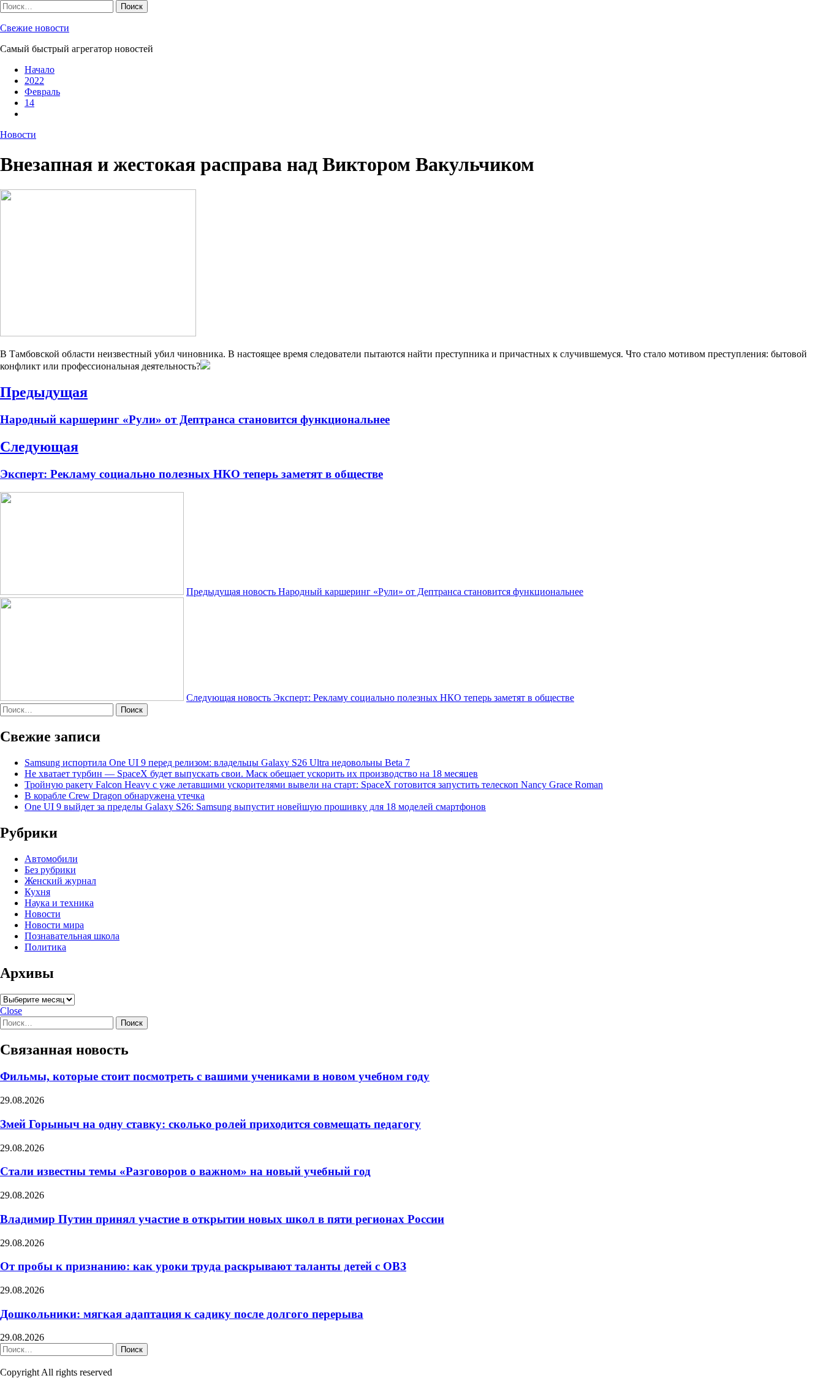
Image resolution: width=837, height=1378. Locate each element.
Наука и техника (59, 903)
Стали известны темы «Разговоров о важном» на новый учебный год (185, 1171)
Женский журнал (60, 881)
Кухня (37, 892)
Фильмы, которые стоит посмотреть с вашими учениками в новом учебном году (215, 1076)
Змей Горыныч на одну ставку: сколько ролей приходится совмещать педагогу (210, 1124)
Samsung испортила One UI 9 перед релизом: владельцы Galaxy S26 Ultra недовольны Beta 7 (217, 762)
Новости (18, 134)
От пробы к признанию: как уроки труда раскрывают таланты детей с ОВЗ (203, 1266)
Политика (45, 947)
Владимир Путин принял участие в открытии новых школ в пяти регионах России (222, 1219)
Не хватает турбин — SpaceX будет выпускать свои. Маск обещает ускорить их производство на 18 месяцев (251, 773)
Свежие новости (34, 28)
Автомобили (51, 859)
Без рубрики (50, 870)
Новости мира (54, 925)
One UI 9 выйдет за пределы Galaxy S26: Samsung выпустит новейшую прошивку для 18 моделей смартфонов (255, 806)
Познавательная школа (72, 936)
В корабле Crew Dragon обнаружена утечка (115, 795)
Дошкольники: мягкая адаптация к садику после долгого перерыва (181, 1314)
